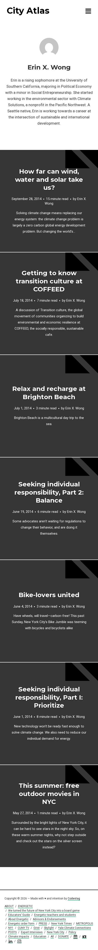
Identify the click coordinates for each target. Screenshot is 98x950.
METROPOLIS (84, 923)
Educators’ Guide (19, 915)
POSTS (12, 932)
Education (40, 936)
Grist (37, 927)
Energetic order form (21, 923)
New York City (55, 932)
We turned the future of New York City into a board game (44, 910)
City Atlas (28, 10)
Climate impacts (18, 936)
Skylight (49, 927)
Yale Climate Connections (74, 927)
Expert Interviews (32, 932)
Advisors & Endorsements (49, 919)
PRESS (43, 923)
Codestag (74, 898)
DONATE (63, 936)
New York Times (61, 923)
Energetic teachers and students (55, 915)
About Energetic (18, 919)
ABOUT (9, 906)
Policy (72, 932)
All (52, 936)
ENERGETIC (25, 906)
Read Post (49, 201)
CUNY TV (23, 927)
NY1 (10, 927)
